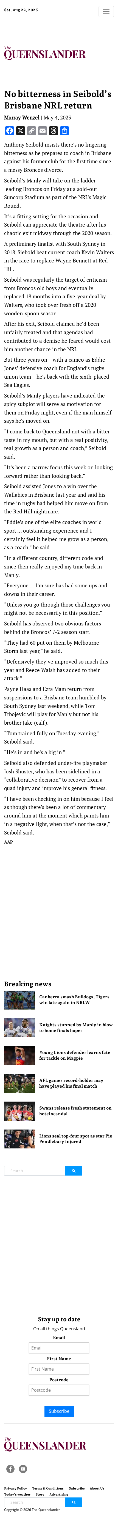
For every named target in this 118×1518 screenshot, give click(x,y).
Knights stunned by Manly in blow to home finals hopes (76, 1027)
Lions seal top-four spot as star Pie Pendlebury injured (75, 1138)
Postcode (59, 1379)
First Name (59, 1358)
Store (40, 1494)
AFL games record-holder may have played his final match (71, 1083)
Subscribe (59, 1411)
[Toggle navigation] (106, 11)
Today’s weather (17, 1494)
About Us (97, 1488)
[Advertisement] (59, 912)
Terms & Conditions (48, 1488)
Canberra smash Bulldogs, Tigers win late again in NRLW (74, 999)
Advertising (58, 1494)
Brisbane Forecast (38, 28)
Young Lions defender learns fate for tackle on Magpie (74, 1055)
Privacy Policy (15, 1488)
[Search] (73, 1171)
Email (59, 1337)
